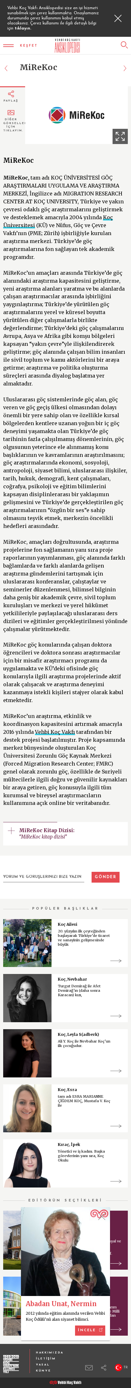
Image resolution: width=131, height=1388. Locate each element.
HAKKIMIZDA (50, 1352)
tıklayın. (23, 28)
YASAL (43, 1364)
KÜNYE (43, 1370)
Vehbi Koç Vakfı (55, 732)
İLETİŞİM (46, 1358)
